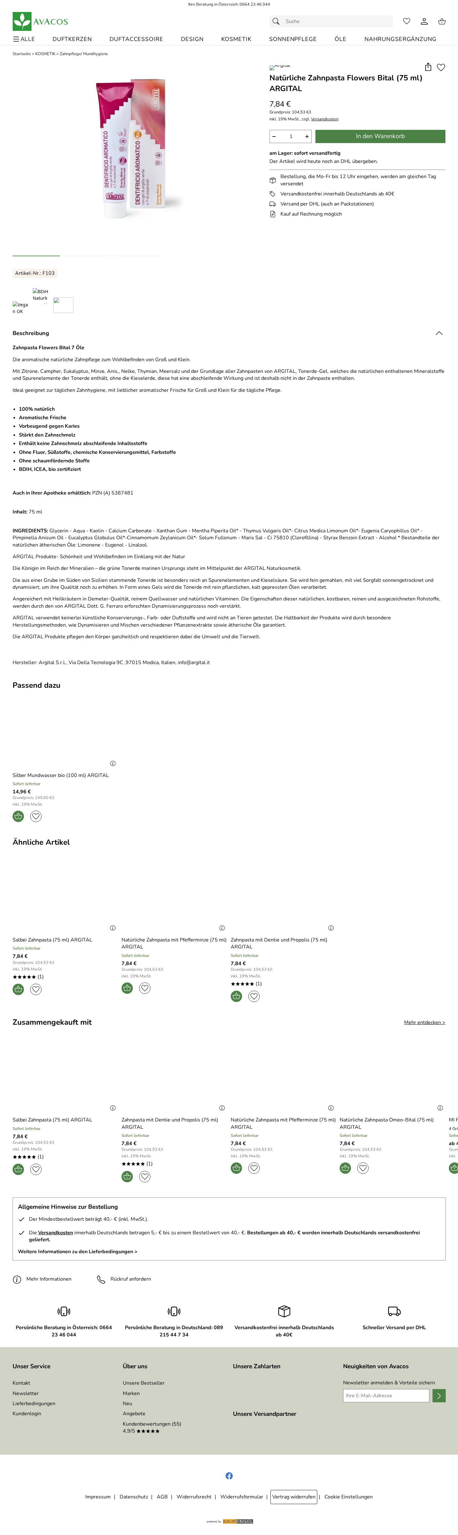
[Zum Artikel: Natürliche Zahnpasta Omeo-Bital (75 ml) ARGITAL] (393, 1077)
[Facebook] (229, 1476)
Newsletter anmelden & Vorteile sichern (389, 1382)
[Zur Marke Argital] (279, 67)
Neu (127, 1403)
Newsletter (26, 1393)
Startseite (22, 54)
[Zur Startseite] (41, 21)
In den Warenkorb (380, 136)
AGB (162, 1496)
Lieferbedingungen (34, 1403)
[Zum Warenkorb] (442, 21)
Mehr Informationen (48, 1279)
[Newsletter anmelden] (439, 1395)
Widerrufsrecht (194, 1496)
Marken (131, 1393)
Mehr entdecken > (424, 1022)
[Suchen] (277, 21)
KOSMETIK (45, 54)
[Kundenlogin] (424, 21)
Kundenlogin (27, 1413)
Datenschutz (134, 1496)
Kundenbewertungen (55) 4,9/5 (152, 1427)
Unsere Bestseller (144, 1383)
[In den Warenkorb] (18, 816)
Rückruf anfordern (130, 1279)
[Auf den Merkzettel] (441, 67)
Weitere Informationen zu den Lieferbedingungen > (78, 1251)
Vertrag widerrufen (293, 1496)
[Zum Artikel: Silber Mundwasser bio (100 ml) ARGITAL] (66, 732)
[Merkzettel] (406, 21)
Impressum (98, 1496)
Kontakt (21, 1383)
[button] (428, 67)
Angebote (134, 1413)
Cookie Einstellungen (349, 1496)
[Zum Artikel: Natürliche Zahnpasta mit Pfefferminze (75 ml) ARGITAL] (175, 897)
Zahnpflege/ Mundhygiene (84, 54)
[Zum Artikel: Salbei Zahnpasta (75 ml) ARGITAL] (66, 897)
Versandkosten (324, 119)
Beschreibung (31, 333)
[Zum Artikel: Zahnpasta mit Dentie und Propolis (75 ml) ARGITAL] (284, 897)
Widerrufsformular (241, 1496)
